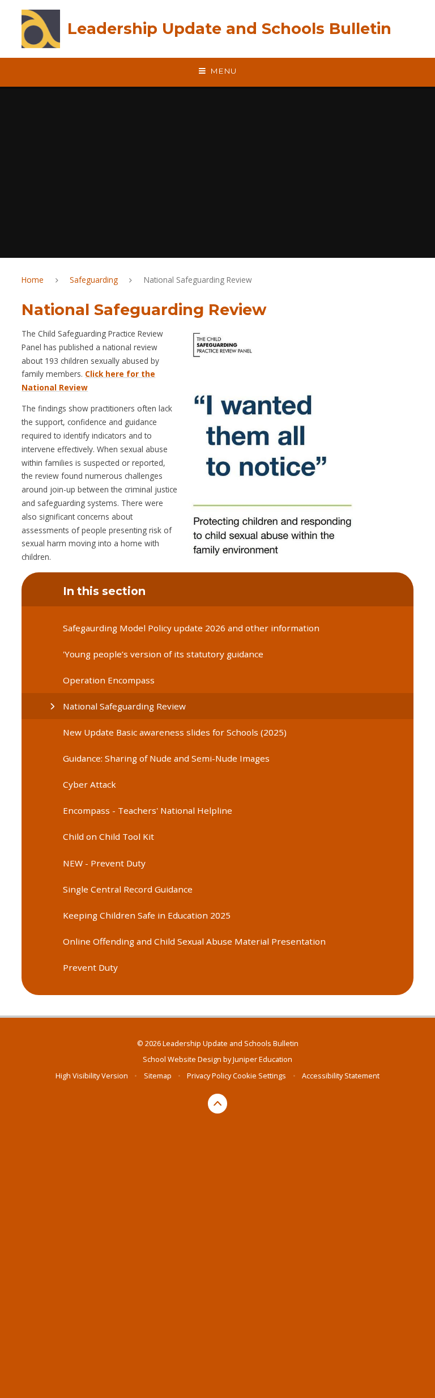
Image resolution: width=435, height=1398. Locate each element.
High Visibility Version (92, 1075)
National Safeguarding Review (198, 279)
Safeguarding (94, 279)
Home (33, 279)
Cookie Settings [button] (259, 1075)
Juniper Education (262, 1059)
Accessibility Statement (340, 1075)
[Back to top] (218, 1104)
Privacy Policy (209, 1075)
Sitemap (158, 1075)
